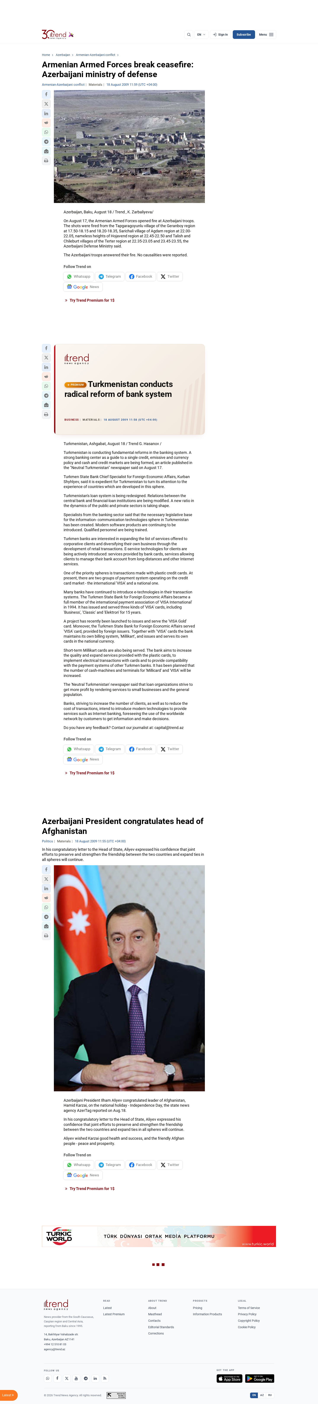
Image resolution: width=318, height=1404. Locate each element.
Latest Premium (114, 1314)
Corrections (156, 1333)
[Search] (189, 34)
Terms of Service (249, 1308)
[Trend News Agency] (56, 1304)
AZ (262, 1395)
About (152, 1308)
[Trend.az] (58, 34)
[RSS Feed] (105, 1378)
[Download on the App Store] (230, 1378)
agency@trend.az (54, 1349)
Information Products (207, 1314)
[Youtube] (76, 1378)
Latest (107, 1308)
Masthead (155, 1314)
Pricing (197, 1308)
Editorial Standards (161, 1327)
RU (270, 1395)
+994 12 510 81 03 (55, 1344)
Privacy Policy (247, 1314)
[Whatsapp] (48, 1378)
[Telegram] (86, 1378)
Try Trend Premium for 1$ (91, 300)
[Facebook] (57, 1378)
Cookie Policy (247, 1327)
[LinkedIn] (95, 1378)
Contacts (154, 1320)
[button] (46, 94)
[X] (67, 1378)
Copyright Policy (249, 1320)
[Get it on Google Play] (259, 1378)
